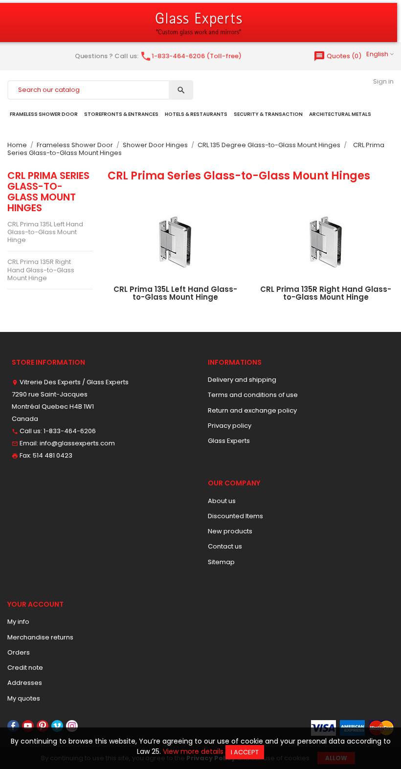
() (337, 56)
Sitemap (221, 562)
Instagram (72, 726)
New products (230, 531)
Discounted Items (235, 516)
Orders (18, 652)
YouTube (28, 726)
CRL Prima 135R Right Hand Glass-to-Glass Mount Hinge (40, 270)
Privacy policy (229, 425)
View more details (193, 751)
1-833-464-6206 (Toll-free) (191, 56)
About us (222, 500)
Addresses (24, 682)
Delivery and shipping (242, 379)
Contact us (225, 546)
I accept (245, 752)
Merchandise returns (40, 637)
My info (18, 621)
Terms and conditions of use (253, 394)
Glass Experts (229, 440)
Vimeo (57, 726)
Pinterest (42, 726)
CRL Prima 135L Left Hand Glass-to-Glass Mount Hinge (45, 232)
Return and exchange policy (252, 410)
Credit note (25, 667)
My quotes (23, 698)
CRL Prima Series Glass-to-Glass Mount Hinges (48, 192)
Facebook (13, 726)
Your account (35, 604)
